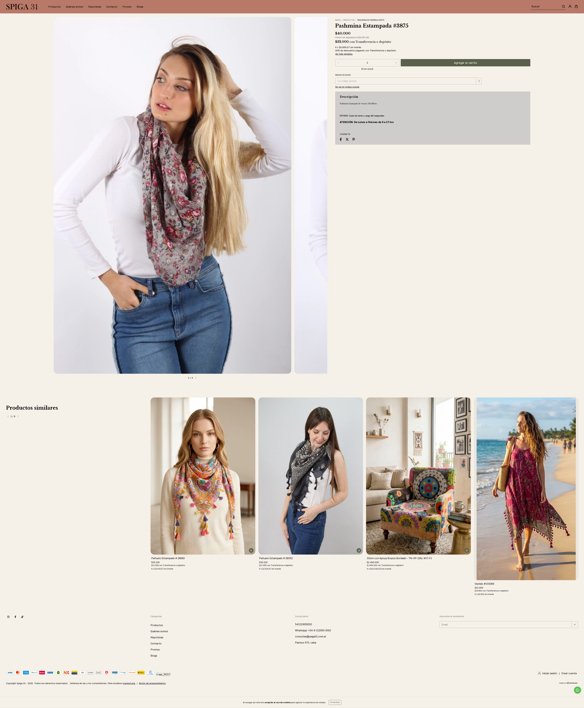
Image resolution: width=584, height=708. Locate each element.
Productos (54, 6)
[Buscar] (563, 6)
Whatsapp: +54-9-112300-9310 (313, 630)
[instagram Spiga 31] (8, 617)
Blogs (140, 6)
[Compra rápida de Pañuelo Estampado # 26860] (251, 550)
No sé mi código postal (347, 87)
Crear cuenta (569, 673)
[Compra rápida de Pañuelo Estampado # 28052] (359, 550)
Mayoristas (94, 6)
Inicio (338, 20)
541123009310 (303, 624)
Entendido (335, 702)
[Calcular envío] (479, 81)
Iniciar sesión (549, 673)
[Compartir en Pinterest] (353, 139)
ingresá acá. (129, 683)
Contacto (111, 6)
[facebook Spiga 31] (15, 617)
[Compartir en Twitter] (347, 139)
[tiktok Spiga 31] (22, 617)
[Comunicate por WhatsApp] (577, 690)
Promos (127, 6)
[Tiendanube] (568, 683)
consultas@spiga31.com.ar (310, 636)
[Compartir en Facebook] (341, 139)
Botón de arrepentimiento (152, 683)
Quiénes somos (74, 6)
